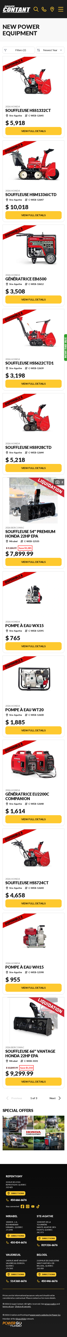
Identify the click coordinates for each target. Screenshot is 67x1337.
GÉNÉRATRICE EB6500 (25, 279)
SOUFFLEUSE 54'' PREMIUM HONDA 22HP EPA (30, 533)
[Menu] (60, 9)
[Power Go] (32, 1324)
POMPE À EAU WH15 (24, 967)
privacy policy (50, 1304)
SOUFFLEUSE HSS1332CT (28, 110)
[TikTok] (38, 1206)
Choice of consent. (23, 1306)
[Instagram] (28, 1206)
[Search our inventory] (36, 9)
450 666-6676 (18, 1199)
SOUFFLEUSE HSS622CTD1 (29, 363)
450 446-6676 (49, 1281)
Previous (16, 1098)
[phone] (44, 9)
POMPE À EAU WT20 (24, 709)
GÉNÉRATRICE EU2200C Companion (27, 796)
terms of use (8, 1306)
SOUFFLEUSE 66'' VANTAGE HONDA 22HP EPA (30, 1053)
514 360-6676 (18, 1281)
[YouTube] (33, 1206)
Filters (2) (20, 50)
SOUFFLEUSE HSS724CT (27, 883)
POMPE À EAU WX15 (24, 625)
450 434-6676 (18, 1242)
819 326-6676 (49, 1245)
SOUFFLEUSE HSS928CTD (28, 447)
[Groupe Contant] (16, 9)
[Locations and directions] (52, 9)
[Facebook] (22, 1206)
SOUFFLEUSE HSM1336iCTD (30, 194)
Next (53, 1098)
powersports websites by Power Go (45, 1315)
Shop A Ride (21, 1319)
